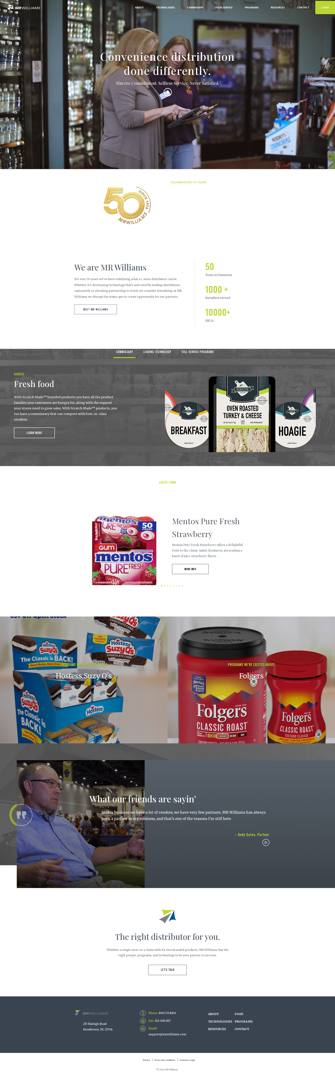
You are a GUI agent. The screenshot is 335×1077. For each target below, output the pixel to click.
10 (179, 586)
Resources (278, 7)
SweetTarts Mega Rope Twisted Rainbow (202, 527)
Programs (252, 7)
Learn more (34, 433)
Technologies (165, 7)
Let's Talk (167, 970)
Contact (303, 7)
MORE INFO (190, 575)
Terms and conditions (164, 1060)
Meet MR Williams (95, 309)
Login (325, 7)
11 (182, 586)
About (139, 7)
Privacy (146, 1060)
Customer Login (187, 1060)
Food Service (224, 7)
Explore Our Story (188, 230)
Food (239, 1014)
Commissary (195, 7)
